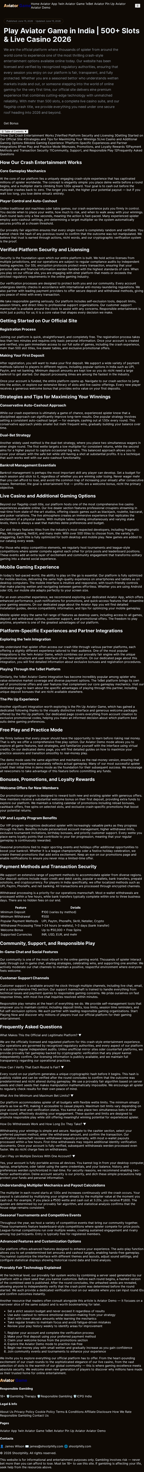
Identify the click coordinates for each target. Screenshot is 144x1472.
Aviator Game (43, 654)
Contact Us (40, 1415)
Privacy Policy (24, 1412)
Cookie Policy (45, 1412)
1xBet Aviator (95, 4)
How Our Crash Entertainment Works (27, 135)
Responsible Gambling (54, 1396)
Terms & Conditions (70, 1412)
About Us (6, 1412)
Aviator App (48, 4)
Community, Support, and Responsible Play (81, 150)
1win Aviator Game (71, 4)
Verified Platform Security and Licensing (84, 135)
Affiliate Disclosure (98, 1412)
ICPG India (82, 1396)
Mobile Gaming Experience (44, 143)
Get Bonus (11, 123)
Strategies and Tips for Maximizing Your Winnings (59, 139)
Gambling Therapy (21, 1396)
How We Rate (121, 1412)
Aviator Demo (40, 7)
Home (35, 4)
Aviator (91, 742)
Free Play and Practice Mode (39, 146)
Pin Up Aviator (115, 4)
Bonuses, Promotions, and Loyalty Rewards (93, 146)
